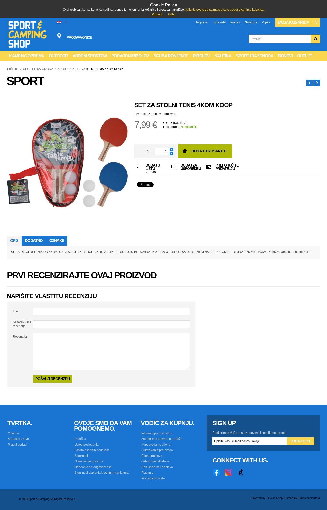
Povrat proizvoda (153, 478)
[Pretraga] (315, 39)
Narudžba (251, 22)
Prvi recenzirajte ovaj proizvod (155, 114)
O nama (13, 433)
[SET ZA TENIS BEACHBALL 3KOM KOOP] (309, 83)
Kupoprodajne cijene (155, 444)
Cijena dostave (151, 456)
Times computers (309, 498)
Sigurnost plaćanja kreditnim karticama (102, 472)
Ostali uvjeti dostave (155, 461)
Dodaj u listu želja (153, 168)
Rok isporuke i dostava (157, 467)
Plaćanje (147, 472)
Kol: (147, 151)
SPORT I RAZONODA (38, 69)
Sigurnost (81, 456)
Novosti (235, 22)
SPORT (62, 69)
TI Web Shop (274, 498)
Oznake (56, 240)
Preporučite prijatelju (224, 167)
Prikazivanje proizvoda (157, 450)
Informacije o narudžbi (156, 433)
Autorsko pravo (18, 439)
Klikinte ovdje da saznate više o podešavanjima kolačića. (224, 10)
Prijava (266, 22)
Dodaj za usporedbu (189, 167)
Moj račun (202, 22)
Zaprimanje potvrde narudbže (161, 439)
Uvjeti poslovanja (87, 444)
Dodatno (34, 240)
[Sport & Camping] (29, 34)
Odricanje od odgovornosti (93, 467)
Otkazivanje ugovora (89, 461)
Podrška (80, 439)
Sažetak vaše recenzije (22, 324)
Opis (14, 240)
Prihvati (157, 14)
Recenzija (20, 336)
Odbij (172, 14)
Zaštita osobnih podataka (92, 450)
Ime (15, 311)
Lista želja (219, 22)
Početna (13, 69)
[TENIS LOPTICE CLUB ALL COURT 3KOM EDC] (316, 83)
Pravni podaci (17, 444)
